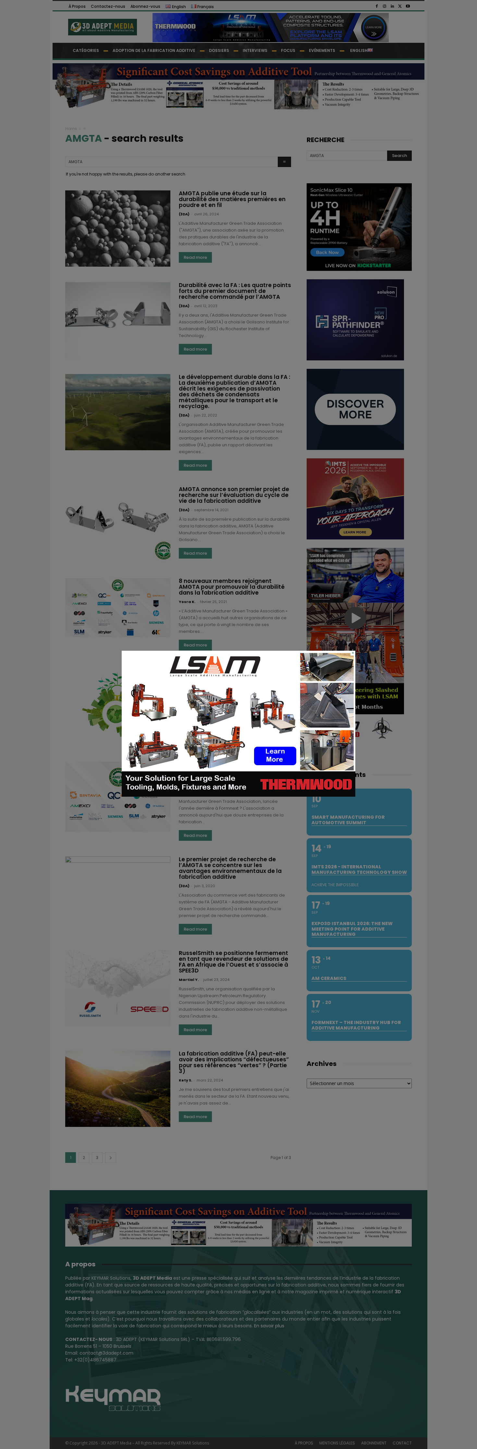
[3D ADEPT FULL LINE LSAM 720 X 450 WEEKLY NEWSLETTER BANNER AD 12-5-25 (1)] (238, 795)
